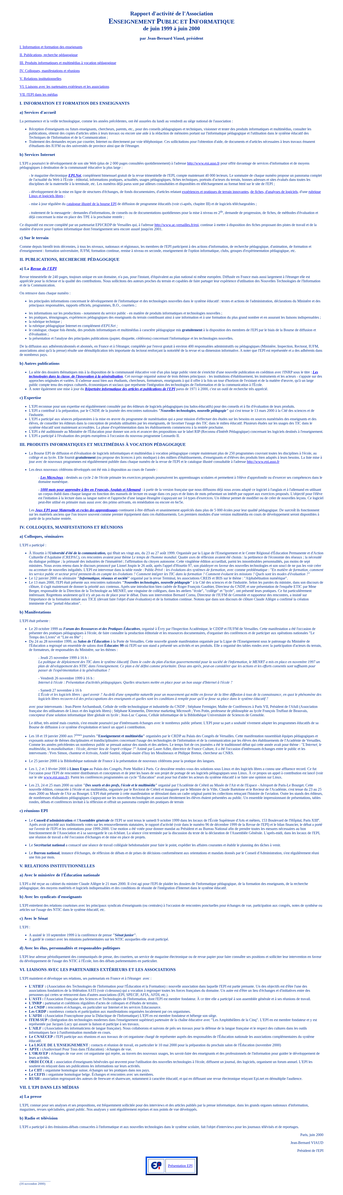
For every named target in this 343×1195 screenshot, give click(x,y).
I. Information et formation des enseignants (51, 47)
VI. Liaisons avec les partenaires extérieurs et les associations (64, 87)
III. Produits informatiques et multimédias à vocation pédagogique (68, 63)
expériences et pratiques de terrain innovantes (215, 192)
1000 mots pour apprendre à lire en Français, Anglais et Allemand (90, 490)
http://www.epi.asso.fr (203, 163)
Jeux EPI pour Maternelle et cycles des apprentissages (76, 510)
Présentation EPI (180, 1166)
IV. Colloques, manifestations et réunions (50, 71)
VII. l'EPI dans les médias (39, 94)
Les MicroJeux (51, 477)
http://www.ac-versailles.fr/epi (176, 225)
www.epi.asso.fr (56, 777)
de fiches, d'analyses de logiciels (274, 192)
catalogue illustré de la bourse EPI (91, 204)
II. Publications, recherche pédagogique (49, 55)
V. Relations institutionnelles (40, 79)
